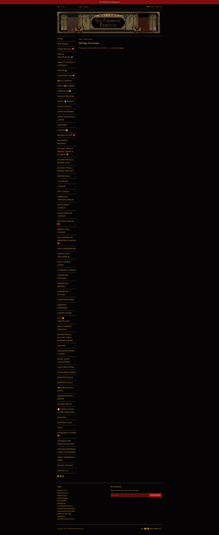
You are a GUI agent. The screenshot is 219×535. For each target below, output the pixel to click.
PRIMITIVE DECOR (65, 377)
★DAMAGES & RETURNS (66, 511)
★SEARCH (61, 516)
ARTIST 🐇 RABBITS (65, 101)
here (108, 48)
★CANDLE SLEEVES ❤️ (66, 222)
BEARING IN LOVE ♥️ (66, 135)
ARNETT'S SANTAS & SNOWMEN (66, 64)
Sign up (86, 7)
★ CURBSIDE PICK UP (65, 506)
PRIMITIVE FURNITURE (62, 306)
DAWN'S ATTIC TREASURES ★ (63, 255)
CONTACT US (62, 470)
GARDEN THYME (64, 313)
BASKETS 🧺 (62, 130)
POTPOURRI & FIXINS (66, 372)
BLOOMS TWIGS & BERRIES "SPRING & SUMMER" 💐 (65, 151)
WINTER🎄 (62, 70)
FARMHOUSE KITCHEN (62, 293)
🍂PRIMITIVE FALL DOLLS (65, 389)
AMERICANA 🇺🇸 (64, 91)
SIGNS (59, 427)
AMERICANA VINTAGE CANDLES (65, 198)
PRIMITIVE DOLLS (65, 382)
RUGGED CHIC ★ (64, 404)
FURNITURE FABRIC (65, 299)
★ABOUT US (61, 490)
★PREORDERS (62, 498)
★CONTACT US (62, 493)
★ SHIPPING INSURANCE (66, 509)
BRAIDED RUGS (66, 176)
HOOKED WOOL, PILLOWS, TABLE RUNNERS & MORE (65, 337)
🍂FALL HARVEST (64, 81)
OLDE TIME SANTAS (65, 367)
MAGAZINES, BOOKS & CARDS (66, 352)
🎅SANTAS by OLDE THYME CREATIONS (65, 410)
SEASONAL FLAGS (64, 422)
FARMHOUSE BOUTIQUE (62, 276)
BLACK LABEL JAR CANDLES (64, 214)
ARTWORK (62, 125)
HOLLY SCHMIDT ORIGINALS (64, 328)
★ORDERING (62, 501)
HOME (60, 38)
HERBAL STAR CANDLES (63, 231)
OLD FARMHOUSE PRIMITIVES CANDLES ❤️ (66, 240)
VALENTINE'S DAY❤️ (66, 75)
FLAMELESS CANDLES (66, 270)
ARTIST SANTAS (66, 106)
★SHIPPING (61, 503)
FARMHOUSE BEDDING (62, 285)
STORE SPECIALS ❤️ (65, 49)
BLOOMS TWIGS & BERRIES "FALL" (65, 161)
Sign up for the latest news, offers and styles (125, 490)
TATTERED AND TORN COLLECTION (65, 442)
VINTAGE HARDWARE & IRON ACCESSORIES (66, 450)
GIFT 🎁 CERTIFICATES (63, 319)
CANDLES (66, 186)
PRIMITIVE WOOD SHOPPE (65, 397)
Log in (80, 7)
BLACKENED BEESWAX (62, 142)
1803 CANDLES (66, 191)
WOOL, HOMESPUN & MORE (66, 459)
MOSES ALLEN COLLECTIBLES (63, 360)
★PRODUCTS (62, 496)
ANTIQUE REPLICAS (65, 96)
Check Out (159, 7)
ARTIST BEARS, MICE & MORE (66, 118)
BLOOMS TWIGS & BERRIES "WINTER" (65, 169)
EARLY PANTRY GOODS (63, 263)
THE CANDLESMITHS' (66, 248)
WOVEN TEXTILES (65, 465)
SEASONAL (66, 417)
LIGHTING (66, 345)
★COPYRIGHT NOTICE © (66, 519)
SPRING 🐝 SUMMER (66, 86)
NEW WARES (62, 44)
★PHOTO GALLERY (64, 514)
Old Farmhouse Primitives (77, 528)
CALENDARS (62, 181)
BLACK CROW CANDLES (63, 206)
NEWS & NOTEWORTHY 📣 (65, 55)
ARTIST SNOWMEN (65, 111)
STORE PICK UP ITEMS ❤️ (66, 434)
